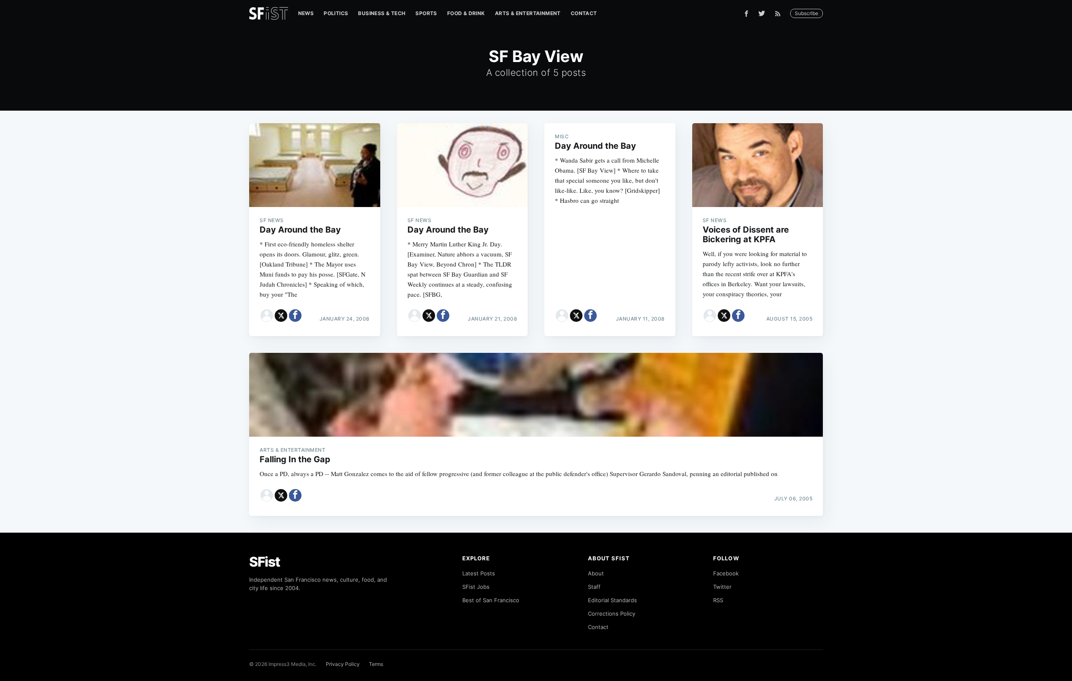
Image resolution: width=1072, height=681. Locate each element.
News (306, 13)
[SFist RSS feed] (780, 13)
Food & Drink (466, 13)
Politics (336, 13)
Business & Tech (381, 13)
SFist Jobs (476, 586)
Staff (594, 586)
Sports (426, 13)
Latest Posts (478, 573)
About (596, 573)
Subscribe (806, 13)
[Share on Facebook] (295, 315)
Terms (376, 664)
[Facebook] (746, 13)
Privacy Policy (343, 664)
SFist (264, 562)
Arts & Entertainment (528, 13)
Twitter (722, 586)
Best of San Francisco (490, 600)
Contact (584, 13)
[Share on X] (281, 315)
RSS (718, 600)
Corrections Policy (611, 613)
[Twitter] (762, 13)
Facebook (726, 573)
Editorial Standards (612, 600)
